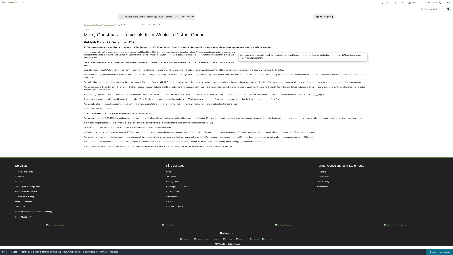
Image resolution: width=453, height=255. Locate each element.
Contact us (321, 172)
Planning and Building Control (132, 17)
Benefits (169, 17)
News (168, 172)
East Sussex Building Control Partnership (32, 212)
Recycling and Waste (24, 172)
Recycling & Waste (155, 17)
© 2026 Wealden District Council (226, 244)
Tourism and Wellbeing (24, 197)
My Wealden (388, 3)
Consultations (172, 197)
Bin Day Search (172, 182)
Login (317, 17)
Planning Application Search (178, 187)
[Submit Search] (448, 9)
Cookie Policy (323, 177)
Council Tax (180, 17)
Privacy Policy (323, 182)
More (189, 17)
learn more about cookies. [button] (111, 252)
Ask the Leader (172, 192)
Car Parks (170, 202)
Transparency (21, 207)
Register (328, 17)
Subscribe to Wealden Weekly (426, 3)
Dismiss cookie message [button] (440, 252)
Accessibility (446, 3)
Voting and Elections (23, 202)
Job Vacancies (172, 177)
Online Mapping (403, 3)
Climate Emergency (174, 207)
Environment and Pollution (26, 192)
